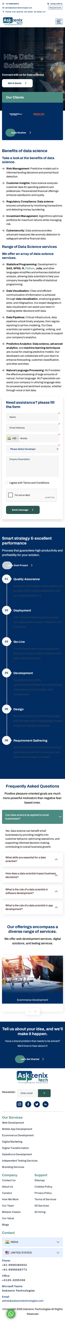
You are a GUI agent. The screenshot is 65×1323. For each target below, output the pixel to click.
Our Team (8, 1205)
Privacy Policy (43, 1193)
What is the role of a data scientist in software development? (27, 891)
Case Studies (18, 132)
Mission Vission (11, 1212)
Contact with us (56, 4)
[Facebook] (28, 1104)
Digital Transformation (15, 1148)
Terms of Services (45, 1199)
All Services (41, 1205)
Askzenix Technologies (18, 1290)
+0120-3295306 (13, 1280)
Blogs (5, 1224)
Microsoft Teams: (12, 1286)
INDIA (14, 1242)
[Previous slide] (29, 1012)
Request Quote (55, 8)
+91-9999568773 (14, 1269)
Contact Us (9, 1180)
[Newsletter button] (44, 1093)
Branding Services (13, 1167)
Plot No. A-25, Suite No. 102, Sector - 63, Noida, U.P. (26, 12)
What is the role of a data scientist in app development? (29, 907)
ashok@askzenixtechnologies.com (18, 8)
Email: (6, 1296)
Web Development (13, 1122)
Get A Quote (15, 83)
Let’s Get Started (30, 1059)
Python (29, 268)
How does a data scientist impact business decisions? (31, 875)
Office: (6, 1275)
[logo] (15, 21)
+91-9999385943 (12, 4)
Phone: (6, 1260)
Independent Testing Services (20, 1160)
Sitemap (39, 1180)
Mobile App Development (17, 1129)
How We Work (10, 1199)
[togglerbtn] (59, 21)
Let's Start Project (18, 565)
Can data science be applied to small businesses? (27, 817)
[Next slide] (35, 1012)
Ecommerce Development (18, 1135)
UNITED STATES (21, 1252)
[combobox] (12, 438)
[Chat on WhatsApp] (11, 1314)
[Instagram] (19, 1104)
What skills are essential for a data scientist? (26, 859)
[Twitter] (37, 1104)
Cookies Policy (43, 1186)
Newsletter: (9, 1092)
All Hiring (40, 1212)
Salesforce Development (17, 1154)
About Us (7, 1186)
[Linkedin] (45, 1104)
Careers (7, 1193)
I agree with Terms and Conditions (29, 482)
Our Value (8, 1218)
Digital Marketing (12, 1141)
